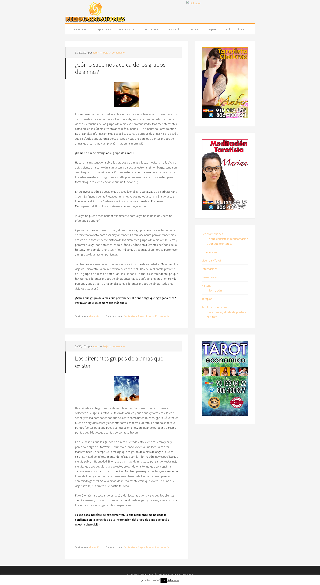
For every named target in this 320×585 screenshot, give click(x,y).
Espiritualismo (130, 316)
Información (94, 316)
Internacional (210, 269)
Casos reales (210, 277)
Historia (206, 286)
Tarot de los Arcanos (214, 307)
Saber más (173, 580)
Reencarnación (162, 316)
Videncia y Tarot (211, 260)
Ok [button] (163, 580)
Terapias (207, 299)
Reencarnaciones (212, 234)
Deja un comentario (114, 52)
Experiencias (209, 252)
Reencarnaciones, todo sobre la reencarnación (95, 11)
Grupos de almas (146, 316)
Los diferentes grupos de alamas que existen (119, 362)
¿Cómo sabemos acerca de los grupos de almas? (120, 68)
